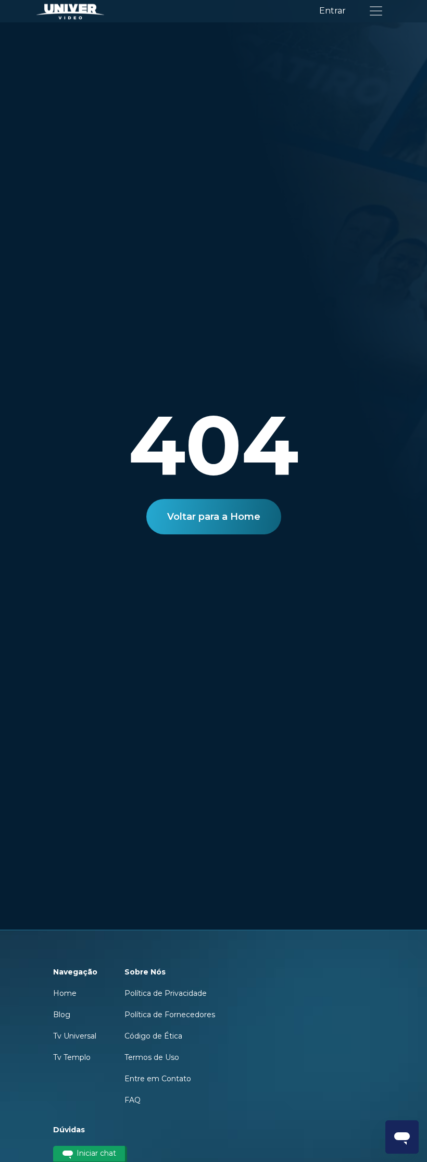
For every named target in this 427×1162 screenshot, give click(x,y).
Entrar (332, 11)
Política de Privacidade (165, 993)
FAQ (132, 1100)
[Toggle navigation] (376, 11)
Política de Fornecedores (169, 1014)
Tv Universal (74, 1036)
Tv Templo (72, 1057)
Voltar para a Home (213, 516)
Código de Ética (153, 1036)
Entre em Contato (157, 1078)
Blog (61, 1014)
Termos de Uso (151, 1057)
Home (65, 993)
